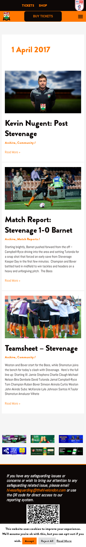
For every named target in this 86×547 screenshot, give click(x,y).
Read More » (12, 152)
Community (25, 142)
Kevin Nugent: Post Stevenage (36, 128)
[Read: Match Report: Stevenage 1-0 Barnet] (43, 188)
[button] (80, 16)
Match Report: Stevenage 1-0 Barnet (38, 225)
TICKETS (28, 5)
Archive (10, 142)
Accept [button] (29, 541)
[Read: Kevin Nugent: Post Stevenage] (43, 91)
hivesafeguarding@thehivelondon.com (36, 490)
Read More (64, 541)
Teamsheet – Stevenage (41, 348)
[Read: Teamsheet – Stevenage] (43, 316)
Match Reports (27, 239)
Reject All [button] (47, 541)
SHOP (43, 5)
